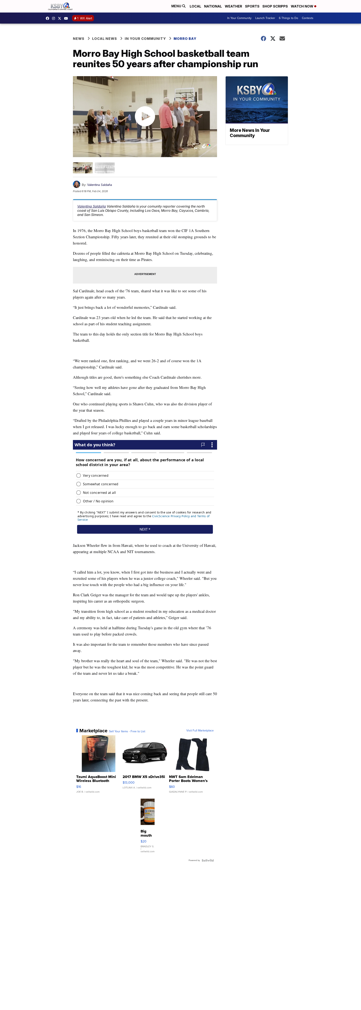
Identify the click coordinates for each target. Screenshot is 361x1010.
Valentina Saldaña (99, 185)
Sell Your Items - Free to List (127, 731)
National (213, 6)
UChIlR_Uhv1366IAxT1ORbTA (67, 18)
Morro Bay (185, 39)
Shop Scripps (275, 6)
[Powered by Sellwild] (208, 860)
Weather (233, 6)
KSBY (60, 18)
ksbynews (48, 18)
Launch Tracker (265, 18)
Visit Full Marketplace (200, 730)
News (78, 39)
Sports (252, 6)
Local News (104, 39)
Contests (307, 18)
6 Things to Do (288, 18)
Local (195, 6)
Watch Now (302, 6)
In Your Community (239, 18)
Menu (176, 6)
